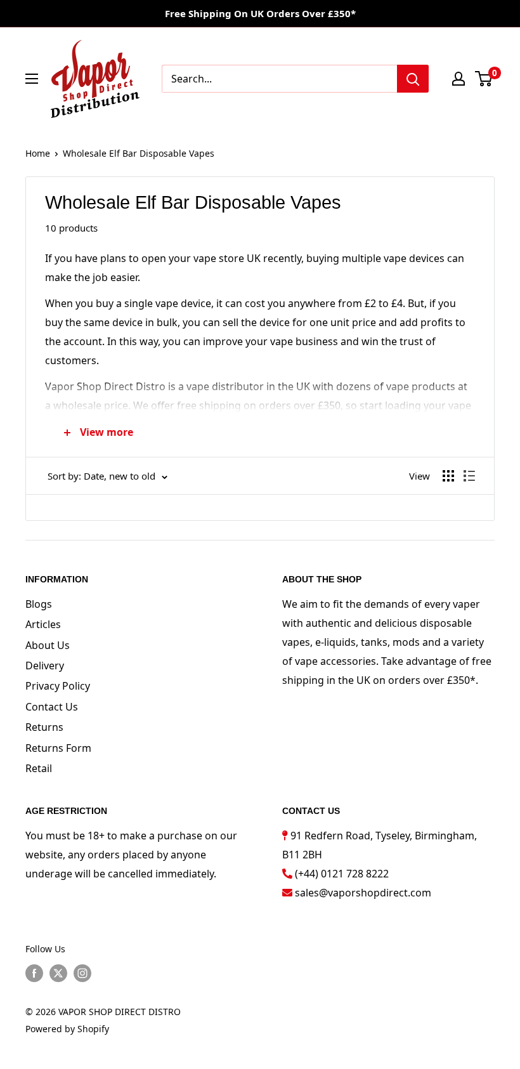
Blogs (38, 604)
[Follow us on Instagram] (82, 973)
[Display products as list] (469, 476)
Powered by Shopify (67, 1029)
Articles (43, 624)
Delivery (44, 665)
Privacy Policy (57, 686)
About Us (47, 645)
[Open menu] (31, 79)
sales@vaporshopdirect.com (363, 893)
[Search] (413, 79)
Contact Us (51, 707)
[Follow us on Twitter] (58, 973)
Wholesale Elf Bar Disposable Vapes (138, 153)
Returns (44, 727)
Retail (38, 768)
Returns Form (58, 748)
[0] (484, 78)
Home (37, 153)
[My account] (458, 79)
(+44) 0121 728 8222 (342, 874)
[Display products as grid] (448, 476)
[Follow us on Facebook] (34, 973)
